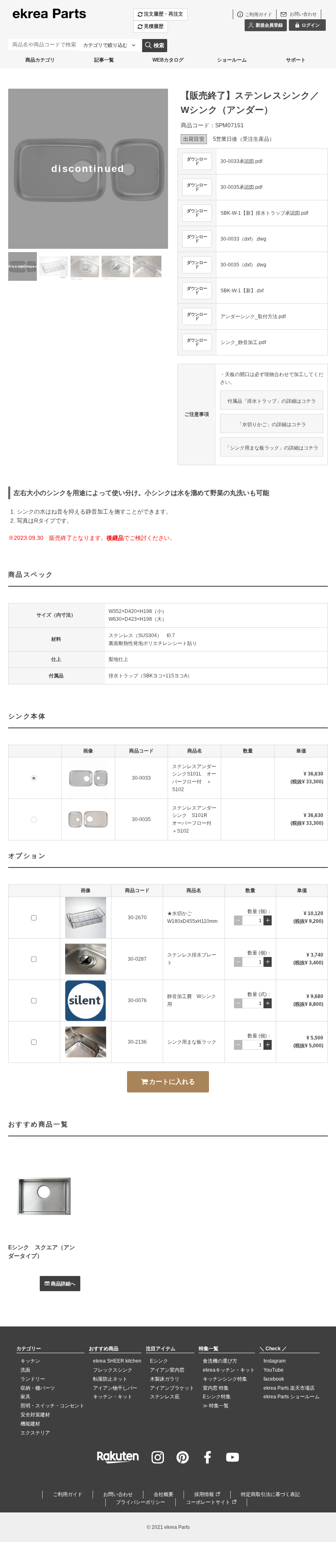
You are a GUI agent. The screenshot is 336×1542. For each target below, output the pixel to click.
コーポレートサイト (208, 1502)
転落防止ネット (110, 1379)
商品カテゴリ (40, 60)
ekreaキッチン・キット (229, 1370)
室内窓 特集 (216, 1388)
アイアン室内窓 (167, 1370)
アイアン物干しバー (115, 1388)
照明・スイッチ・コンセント (52, 1406)
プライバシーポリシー (140, 1502)
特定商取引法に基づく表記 (270, 1494)
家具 (25, 1397)
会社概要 (163, 1494)
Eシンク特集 (217, 1397)
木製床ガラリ (164, 1379)
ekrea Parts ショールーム (291, 1397)
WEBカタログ (168, 60)
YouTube (273, 1370)
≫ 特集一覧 (216, 1406)
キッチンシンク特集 (225, 1379)
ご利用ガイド (67, 1494)
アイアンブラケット (172, 1388)
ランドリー (32, 1379)
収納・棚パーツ (37, 1388)
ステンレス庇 (164, 1397)
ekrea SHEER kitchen (117, 1361)
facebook (273, 1379)
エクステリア (35, 1433)
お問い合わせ (118, 1494)
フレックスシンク (112, 1370)
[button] (157, 172)
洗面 (25, 1370)
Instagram (274, 1361)
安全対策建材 (35, 1415)
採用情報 (204, 1494)
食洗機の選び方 (220, 1361)
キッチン (30, 1361)
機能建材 (30, 1424)
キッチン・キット (112, 1397)
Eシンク (159, 1361)
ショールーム (232, 60)
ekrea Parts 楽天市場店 (289, 1388)
